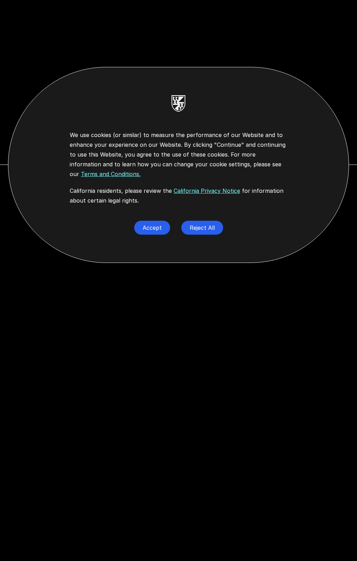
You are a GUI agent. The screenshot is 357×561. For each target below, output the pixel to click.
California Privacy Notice (207, 190)
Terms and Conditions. (110, 173)
